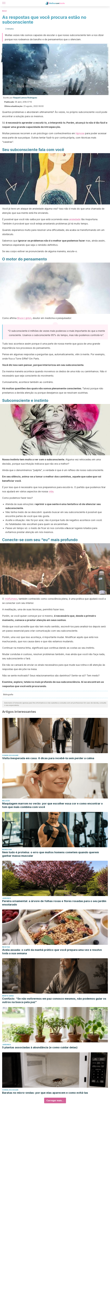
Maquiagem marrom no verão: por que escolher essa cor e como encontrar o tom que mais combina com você (52, 805)
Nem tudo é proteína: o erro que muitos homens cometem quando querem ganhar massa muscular (50, 854)
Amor (4, 11)
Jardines (6, 898)
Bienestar (7, 849)
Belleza (6, 801)
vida (51, 491)
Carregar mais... (55, 1100)
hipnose (80, 133)
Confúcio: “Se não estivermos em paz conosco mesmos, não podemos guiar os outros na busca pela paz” (54, 1000)
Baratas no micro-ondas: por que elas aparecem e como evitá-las (45, 1092)
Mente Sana (8, 996)
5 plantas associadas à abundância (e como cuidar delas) (40, 1047)
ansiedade (74, 219)
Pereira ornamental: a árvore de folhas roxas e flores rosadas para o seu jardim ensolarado (54, 902)
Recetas (6, 947)
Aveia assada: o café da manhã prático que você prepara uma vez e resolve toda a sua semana (52, 951)
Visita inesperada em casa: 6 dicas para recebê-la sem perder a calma (48, 758)
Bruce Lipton (24, 318)
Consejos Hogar (10, 755)
